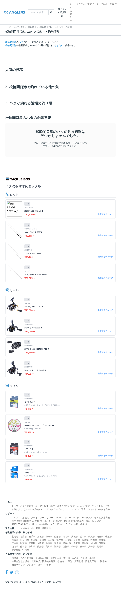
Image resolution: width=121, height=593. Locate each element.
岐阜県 (85, 539)
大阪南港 (102, 561)
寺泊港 (60, 561)
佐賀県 (66, 546)
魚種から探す (83, 506)
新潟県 (34, 539)
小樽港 (47, 564)
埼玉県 (100, 536)
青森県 (23, 536)
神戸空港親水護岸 (20, 561)
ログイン (75, 509)
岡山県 (93, 543)
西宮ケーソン (18, 564)
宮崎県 (100, 546)
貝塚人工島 (90, 561)
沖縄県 (25, 549)
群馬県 (91, 536)
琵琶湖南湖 (55, 558)
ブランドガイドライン (61, 524)
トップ (15, 506)
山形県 (57, 536)
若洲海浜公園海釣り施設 (43, 561)
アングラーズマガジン (58, 509)
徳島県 (23, 546)
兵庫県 (49, 543)
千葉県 (108, 536)
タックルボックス (105, 4)
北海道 (15, 536)
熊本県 (83, 546)
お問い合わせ (80, 524)
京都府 (32, 543)
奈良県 (57, 543)
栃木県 (83, 536)
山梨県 (68, 539)
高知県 (49, 546)
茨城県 (74, 536)
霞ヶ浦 (66, 558)
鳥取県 (76, 543)
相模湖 (15, 558)
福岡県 (57, 546)
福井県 (59, 539)
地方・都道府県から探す (62, 506)
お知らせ (24, 528)
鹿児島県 (16, 549)
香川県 (32, 546)
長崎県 (74, 546)
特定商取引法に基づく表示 (77, 520)
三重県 (15, 543)
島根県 (85, 543)
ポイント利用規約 (53, 520)
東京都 (15, 539)
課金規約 (96, 520)
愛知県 (102, 539)
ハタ (21, 42)
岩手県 (32, 536)
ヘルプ (15, 517)
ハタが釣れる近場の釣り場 (30, 103)
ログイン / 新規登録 (62, 12)
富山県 (42, 539)
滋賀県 (23, 543)
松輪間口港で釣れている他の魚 (34, 87)
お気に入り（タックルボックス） (28, 509)
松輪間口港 (10, 42)
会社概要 (35, 528)
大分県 (91, 546)
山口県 (15, 546)
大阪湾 (83, 558)
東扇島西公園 (42, 558)
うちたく (58, 45)
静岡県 (93, 539)
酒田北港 (78, 561)
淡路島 (92, 558)
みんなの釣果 (71, 12)
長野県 (76, 539)
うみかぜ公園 (26, 558)
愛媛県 (40, 546)
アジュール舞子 (34, 564)
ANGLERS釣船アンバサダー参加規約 (30, 524)
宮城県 (40, 536)
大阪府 (40, 543)
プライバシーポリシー (42, 517)
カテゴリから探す (83, 4)
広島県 (102, 543)
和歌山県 (67, 543)
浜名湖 (75, 558)
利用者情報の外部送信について (27, 520)
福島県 (66, 536)
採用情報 (46, 528)
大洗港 (69, 561)
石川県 (51, 539)
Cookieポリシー (63, 517)
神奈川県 (24, 539)
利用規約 (24, 517)
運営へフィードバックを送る (95, 509)
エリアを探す (42, 506)
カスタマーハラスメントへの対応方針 (91, 517)
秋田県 (49, 536)
